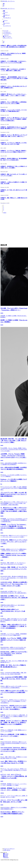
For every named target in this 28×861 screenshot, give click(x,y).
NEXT (4, 212)
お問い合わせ (7, 850)
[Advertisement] (14, 228)
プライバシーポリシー (9, 848)
